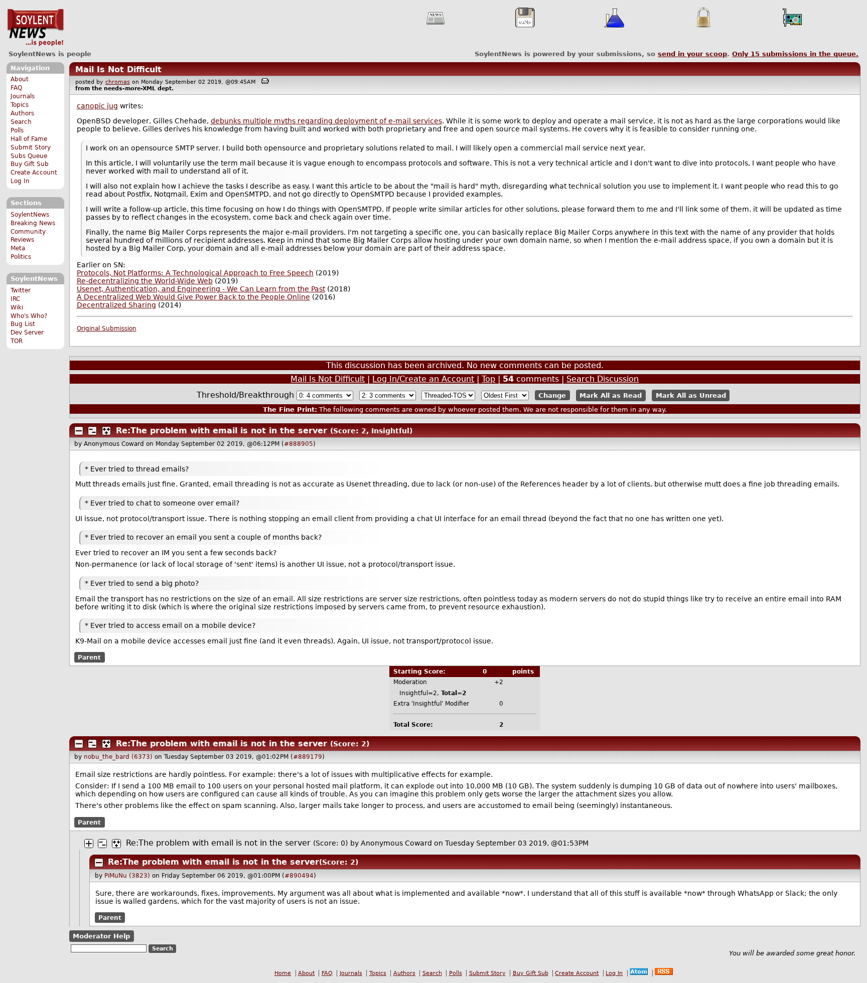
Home (282, 973)
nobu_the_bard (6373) (118, 756)
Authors (22, 113)
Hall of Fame (29, 138)
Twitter (21, 290)
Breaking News (33, 223)
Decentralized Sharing (116, 305)
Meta (18, 248)
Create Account (34, 172)
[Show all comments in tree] (106, 430)
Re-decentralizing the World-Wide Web (145, 281)
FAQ (16, 87)
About (20, 79)
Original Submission (106, 328)
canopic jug (97, 106)
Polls (17, 130)
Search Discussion (602, 379)
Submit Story (31, 147)
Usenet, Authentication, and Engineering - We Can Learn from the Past (201, 289)
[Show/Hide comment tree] (92, 430)
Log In (20, 181)
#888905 (298, 443)
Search (21, 121)
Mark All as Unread (691, 395)
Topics (20, 104)
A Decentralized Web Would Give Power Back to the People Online (193, 297)
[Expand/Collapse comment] (78, 430)
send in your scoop (692, 54)
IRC (15, 298)
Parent (89, 657)
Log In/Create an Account (423, 379)
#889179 (307, 756)
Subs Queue (29, 155)
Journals (23, 96)
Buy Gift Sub (30, 164)
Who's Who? (29, 315)
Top (488, 379)
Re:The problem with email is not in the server (221, 430)
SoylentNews (35, 28)
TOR (17, 341)
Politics (21, 256)
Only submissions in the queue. (795, 54)
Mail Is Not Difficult (118, 69)
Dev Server (27, 332)
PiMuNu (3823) (127, 875)
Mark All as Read (611, 395)
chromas (117, 82)
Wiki (17, 307)
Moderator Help (101, 936)
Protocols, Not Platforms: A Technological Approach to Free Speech (195, 273)
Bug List (23, 323)
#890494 (299, 875)
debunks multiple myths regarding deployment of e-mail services (326, 121)
